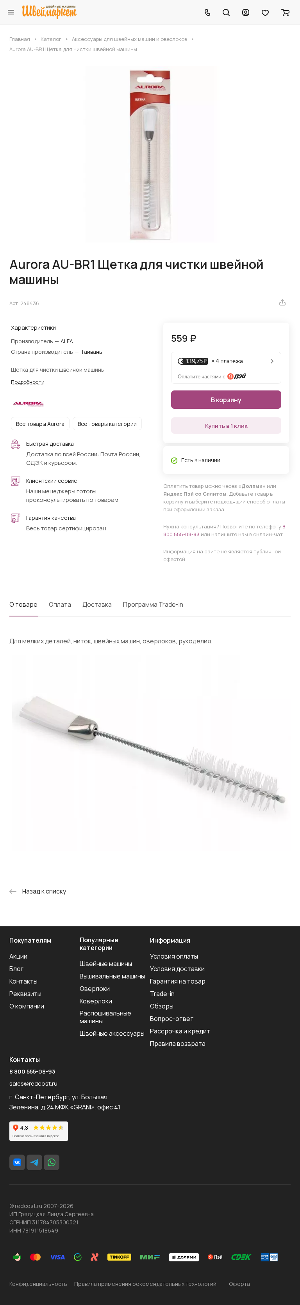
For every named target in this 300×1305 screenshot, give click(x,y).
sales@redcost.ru (33, 1083)
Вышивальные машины (112, 976)
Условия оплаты (174, 956)
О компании (26, 1006)
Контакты (23, 981)
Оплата (60, 604)
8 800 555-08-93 (32, 1071)
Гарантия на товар (177, 981)
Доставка (97, 604)
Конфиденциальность (38, 1283)
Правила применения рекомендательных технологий (145, 1283)
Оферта (239, 1283)
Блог (16, 968)
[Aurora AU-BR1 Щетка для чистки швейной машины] (150, 154)
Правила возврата (177, 1043)
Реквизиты (25, 993)
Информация (170, 940)
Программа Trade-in (153, 604)
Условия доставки (177, 968)
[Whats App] (51, 1162)
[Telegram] (34, 1162)
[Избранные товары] (265, 12)
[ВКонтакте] (17, 1162)
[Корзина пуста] (285, 12)
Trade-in (162, 993)
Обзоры (161, 1006)
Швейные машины (106, 963)
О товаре (23, 604)
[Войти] (245, 12)
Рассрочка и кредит (180, 1031)
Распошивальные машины (105, 1017)
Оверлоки (95, 988)
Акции (18, 956)
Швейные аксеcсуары (112, 1033)
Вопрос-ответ (172, 1018)
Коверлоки (96, 1001)
